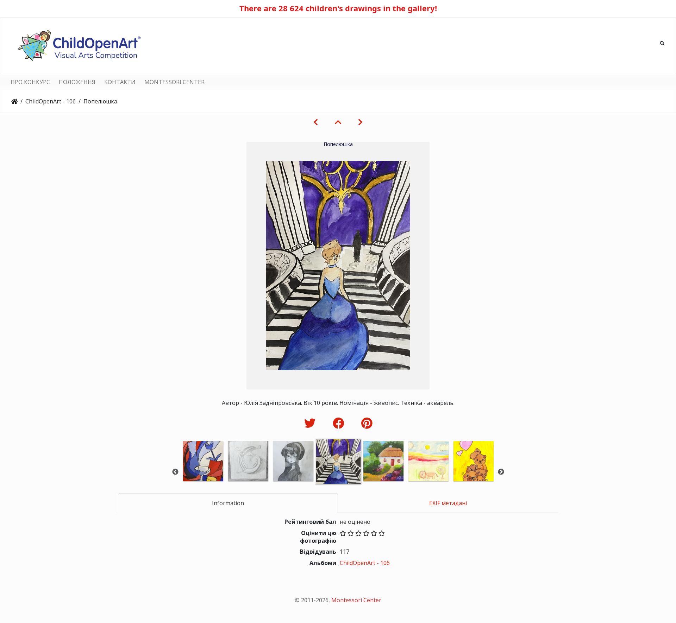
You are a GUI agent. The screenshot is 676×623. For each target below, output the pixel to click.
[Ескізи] (338, 122)
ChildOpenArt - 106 (50, 101)
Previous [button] (175, 472)
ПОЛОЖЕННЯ (77, 82)
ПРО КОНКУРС (30, 82)
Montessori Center (356, 600)
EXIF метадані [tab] (448, 503)
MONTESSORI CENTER (174, 82)
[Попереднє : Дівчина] (315, 122)
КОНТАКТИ (120, 82)
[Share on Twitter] (311, 423)
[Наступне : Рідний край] (360, 122)
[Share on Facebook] (340, 423)
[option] (203, 471)
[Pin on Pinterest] (366, 423)
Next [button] (501, 472)
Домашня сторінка (14, 101)
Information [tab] (228, 503)
